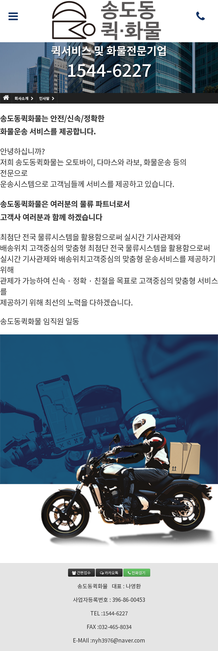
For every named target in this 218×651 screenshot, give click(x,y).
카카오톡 (111, 572)
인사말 (44, 98)
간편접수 (83, 572)
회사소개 (21, 98)
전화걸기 (138, 572)
